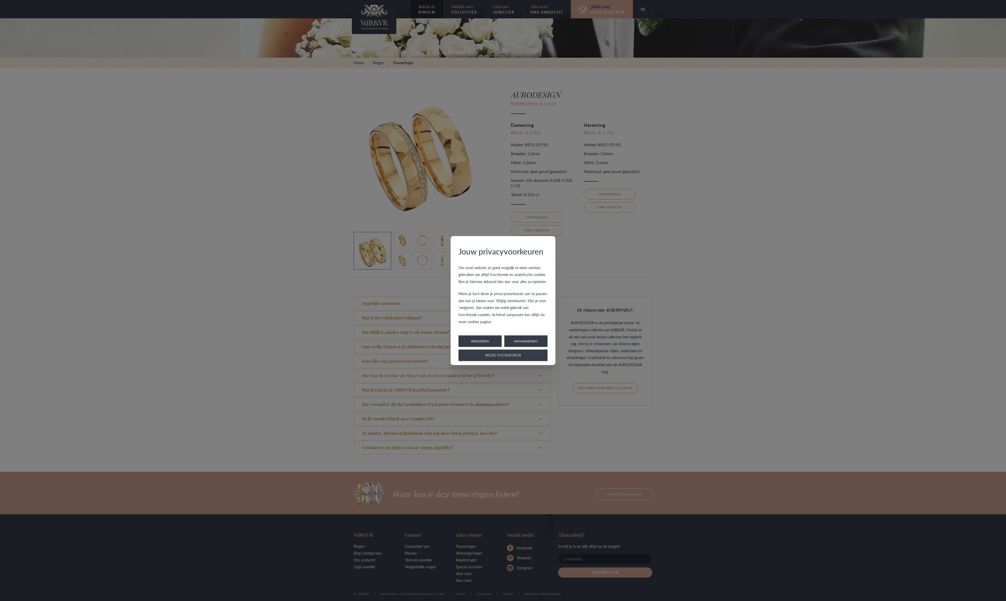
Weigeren (480, 341)
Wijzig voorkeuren (503, 355)
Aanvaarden (526, 341)
